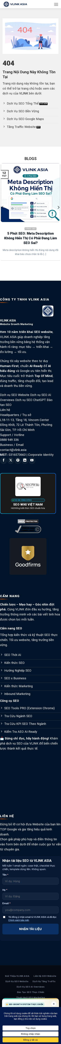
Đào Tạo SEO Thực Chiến (30, 992)
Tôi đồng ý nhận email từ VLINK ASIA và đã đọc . (32, 918)
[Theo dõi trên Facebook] (3, 460)
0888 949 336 (9, 440)
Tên (5, 874)
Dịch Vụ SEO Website (16, 981)
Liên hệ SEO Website (45, 976)
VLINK (23, 93)
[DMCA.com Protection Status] (28, 521)
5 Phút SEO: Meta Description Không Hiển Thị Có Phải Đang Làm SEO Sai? (30, 238)
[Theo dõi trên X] (10, 460)
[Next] (58, 214)
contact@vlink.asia (13, 450)
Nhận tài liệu (30, 929)
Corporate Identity (41, 455)
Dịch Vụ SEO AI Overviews (31, 987)
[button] (56, 4)
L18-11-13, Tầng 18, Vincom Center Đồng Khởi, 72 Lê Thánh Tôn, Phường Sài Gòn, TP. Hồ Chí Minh (26, 425)
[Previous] (3, 214)
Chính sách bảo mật (18, 920)
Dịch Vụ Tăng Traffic (44, 981)
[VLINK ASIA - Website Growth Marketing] (19, 4)
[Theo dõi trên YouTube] (32, 460)
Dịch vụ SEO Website (14, 395)
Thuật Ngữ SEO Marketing (30, 997)
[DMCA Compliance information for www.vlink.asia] (28, 529)
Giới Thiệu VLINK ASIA (17, 976)
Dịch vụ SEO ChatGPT (30, 400)
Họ (4, 889)
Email (6, 903)
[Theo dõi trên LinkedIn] (25, 460)
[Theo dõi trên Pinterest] (18, 460)
